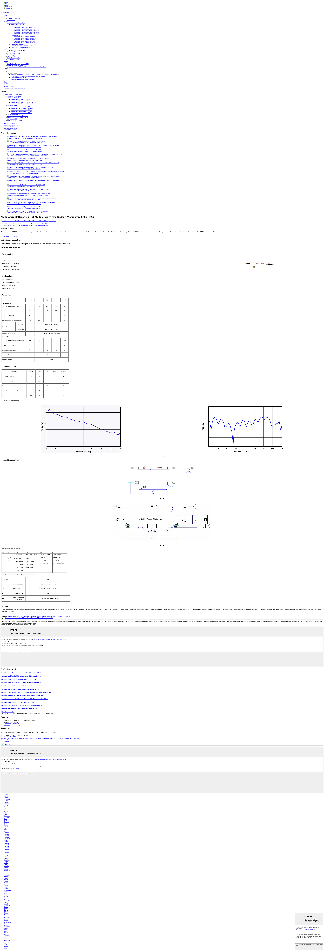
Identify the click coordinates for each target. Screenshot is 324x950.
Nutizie (6, 61)
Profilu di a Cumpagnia (13, 18)
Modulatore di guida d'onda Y (19, 44)
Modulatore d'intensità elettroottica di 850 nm (26, 29)
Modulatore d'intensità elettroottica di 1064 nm (26, 30)
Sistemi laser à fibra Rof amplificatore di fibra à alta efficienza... (24, 204)
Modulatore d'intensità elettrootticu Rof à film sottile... (21, 182)
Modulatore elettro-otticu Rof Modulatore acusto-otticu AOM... (24, 186)
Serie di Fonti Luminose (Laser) (15, 53)
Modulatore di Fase (16, 35)
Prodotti (6, 21)
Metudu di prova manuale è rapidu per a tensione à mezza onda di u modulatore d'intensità (35, 74)
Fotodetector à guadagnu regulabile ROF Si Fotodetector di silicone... (25, 142)
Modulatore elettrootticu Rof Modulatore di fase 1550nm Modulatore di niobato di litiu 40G (29, 618)
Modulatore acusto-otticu (17, 24)
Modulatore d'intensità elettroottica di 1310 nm (26, 32)
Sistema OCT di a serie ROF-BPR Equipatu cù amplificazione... (24, 138)
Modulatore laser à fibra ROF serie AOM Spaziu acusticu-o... (23, 190)
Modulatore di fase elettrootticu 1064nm (24, 39)
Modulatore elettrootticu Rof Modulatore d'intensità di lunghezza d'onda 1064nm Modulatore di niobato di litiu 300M (39, 616)
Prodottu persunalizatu (13, 59)
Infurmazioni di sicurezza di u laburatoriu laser (23, 79)
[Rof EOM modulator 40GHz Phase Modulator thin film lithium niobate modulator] (26, 692)
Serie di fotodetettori (12, 52)
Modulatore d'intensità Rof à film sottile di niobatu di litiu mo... (24, 147)
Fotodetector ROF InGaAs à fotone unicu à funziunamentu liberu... (25, 212)
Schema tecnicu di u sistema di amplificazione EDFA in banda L (28, 76)
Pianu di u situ (4, 737)
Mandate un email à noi (7, 236)
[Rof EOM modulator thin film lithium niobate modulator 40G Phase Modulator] (22, 705)
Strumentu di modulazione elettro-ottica (21, 45)
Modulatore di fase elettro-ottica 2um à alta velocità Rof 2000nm (24, 151)
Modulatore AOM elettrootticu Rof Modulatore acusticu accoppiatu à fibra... (27, 195)
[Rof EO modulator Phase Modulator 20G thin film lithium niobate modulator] (21, 672)
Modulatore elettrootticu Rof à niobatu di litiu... (17, 702)
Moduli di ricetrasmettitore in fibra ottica (53, 738)
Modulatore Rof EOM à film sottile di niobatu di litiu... (20, 709)
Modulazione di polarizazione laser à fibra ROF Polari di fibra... (24, 199)
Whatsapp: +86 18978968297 (12, 725)
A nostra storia (11, 20)
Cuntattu (9, 70)
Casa (5, 15)
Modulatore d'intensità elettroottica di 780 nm (26, 27)
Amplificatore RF (15, 48)
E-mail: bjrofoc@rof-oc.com (11, 723)
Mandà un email (5, 741)
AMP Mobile (12, 737)
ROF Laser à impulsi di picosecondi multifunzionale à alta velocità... (25, 208)
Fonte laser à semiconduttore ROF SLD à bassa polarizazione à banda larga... (28, 155)
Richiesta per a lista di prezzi (8, 733)
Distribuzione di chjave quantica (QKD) (18, 64)
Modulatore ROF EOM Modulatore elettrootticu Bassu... (20, 689)
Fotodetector (4, 738)
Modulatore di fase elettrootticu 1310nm (24, 41)
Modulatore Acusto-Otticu (72, 738)
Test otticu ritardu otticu (13, 58)
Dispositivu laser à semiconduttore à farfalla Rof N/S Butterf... (23, 169)
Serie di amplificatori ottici (14, 55)
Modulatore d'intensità (17, 26)
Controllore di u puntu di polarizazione (21, 47)
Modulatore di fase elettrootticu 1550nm (24, 42)
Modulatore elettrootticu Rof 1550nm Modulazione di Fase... (22, 682)
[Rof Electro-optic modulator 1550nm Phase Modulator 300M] (18, 679)
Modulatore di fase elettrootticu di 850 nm (25, 38)
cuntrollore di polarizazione (18, 50)
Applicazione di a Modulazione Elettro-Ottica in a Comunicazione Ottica (26, 67)
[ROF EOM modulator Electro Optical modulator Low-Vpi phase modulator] (23, 686)
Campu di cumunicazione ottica (15, 65)
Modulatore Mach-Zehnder (15, 738)
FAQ (8, 71)
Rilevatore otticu (27, 738)
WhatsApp (7, 744)
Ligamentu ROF (11, 56)
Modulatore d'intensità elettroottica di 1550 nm (26, 33)
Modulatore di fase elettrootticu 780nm (24, 36)
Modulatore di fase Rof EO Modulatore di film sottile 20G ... (21, 676)
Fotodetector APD (37, 738)
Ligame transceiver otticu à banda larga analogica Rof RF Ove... (24, 160)
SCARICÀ (16, 236)
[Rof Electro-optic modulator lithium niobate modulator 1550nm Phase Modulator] (24, 699)
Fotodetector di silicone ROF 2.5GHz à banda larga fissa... (23, 173)
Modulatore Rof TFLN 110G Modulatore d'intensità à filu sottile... (25, 164)
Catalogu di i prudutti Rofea (18, 77)
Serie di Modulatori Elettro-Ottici (16, 23)
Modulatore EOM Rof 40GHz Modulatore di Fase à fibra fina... (23, 695)
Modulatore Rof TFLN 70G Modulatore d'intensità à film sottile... (24, 177)
